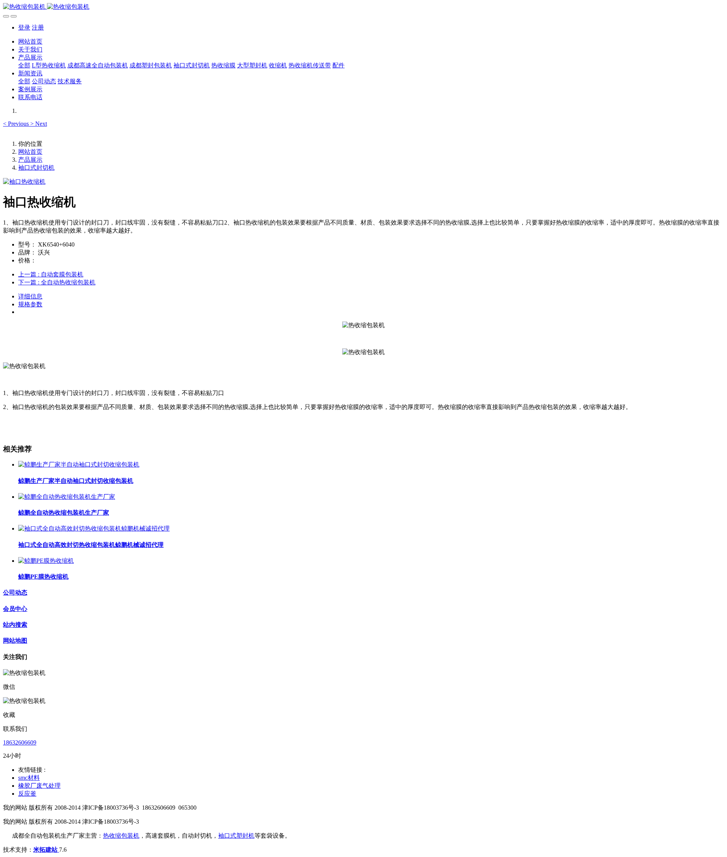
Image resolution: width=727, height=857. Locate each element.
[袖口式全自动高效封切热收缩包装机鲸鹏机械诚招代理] (94, 528)
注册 (38, 27)
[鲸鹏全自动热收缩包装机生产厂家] (66, 496)
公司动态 (15, 592)
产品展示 (30, 159)
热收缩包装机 (121, 835)
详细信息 (30, 296)
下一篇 (56, 282)
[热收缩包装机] (363, 7)
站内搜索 (15, 624)
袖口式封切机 (36, 167)
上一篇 (50, 274)
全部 (24, 65)
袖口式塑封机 (236, 835)
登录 (24, 27)
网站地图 (15, 640)
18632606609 (19, 742)
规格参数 (30, 304)
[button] (16, 123)
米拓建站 (46, 849)
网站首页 (30, 41)
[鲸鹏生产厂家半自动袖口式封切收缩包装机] (78, 464)
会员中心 (15, 609)
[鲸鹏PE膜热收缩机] (46, 560)
